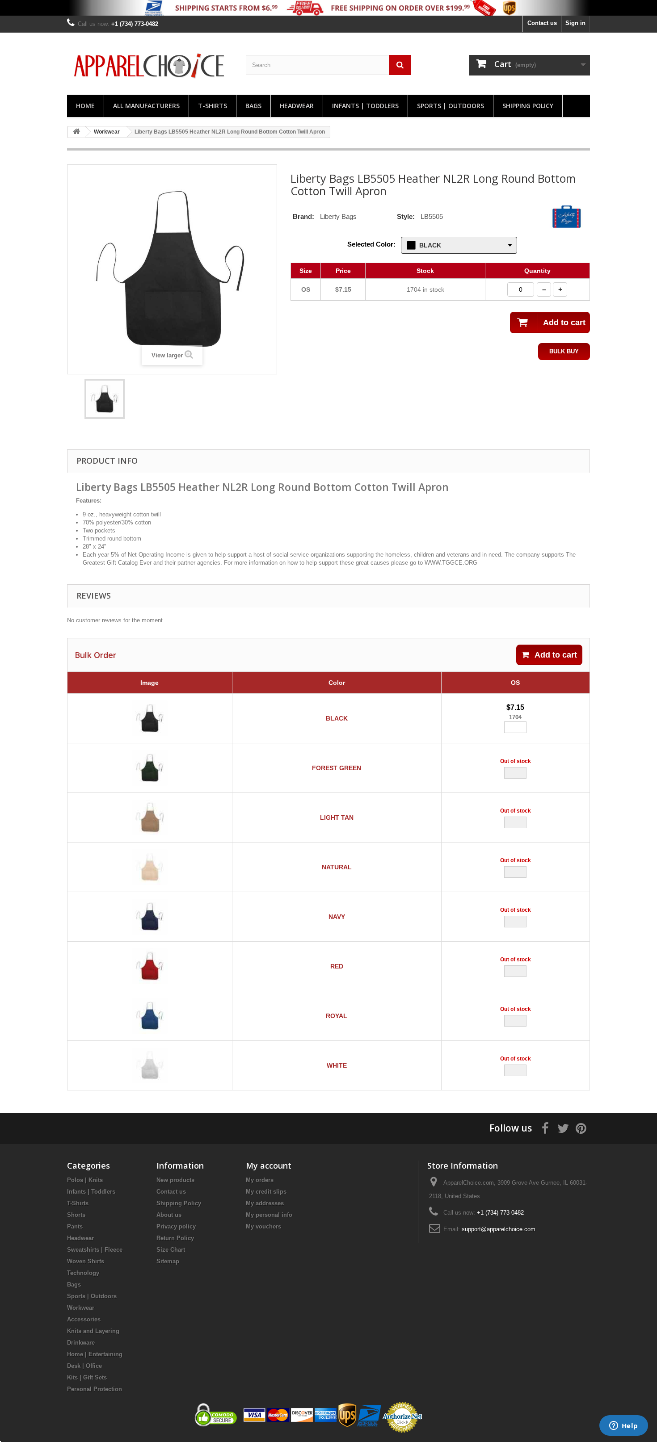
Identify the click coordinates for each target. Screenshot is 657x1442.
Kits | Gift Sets (87, 1377)
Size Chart (170, 1249)
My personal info (269, 1214)
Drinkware (81, 1342)
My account (268, 1165)
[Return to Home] (76, 132)
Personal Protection (94, 1389)
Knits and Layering (93, 1331)
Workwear (80, 1307)
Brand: (303, 216)
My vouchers (263, 1226)
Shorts (76, 1214)
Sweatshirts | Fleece (94, 1249)
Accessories (84, 1319)
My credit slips (266, 1191)
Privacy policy (176, 1226)
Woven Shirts (85, 1261)
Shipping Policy (527, 105)
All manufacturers (146, 105)
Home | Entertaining (94, 1354)
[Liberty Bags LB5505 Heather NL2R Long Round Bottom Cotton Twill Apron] (104, 399)
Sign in (575, 23)
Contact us (542, 23)
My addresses (265, 1203)
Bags (253, 105)
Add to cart (556, 654)
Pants (75, 1226)
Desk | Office (84, 1365)
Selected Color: (371, 244)
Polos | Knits (85, 1180)
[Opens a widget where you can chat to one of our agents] (623, 1426)
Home (85, 105)
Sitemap (167, 1261)
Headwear (297, 105)
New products (175, 1180)
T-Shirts (212, 105)
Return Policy (175, 1238)
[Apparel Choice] (149, 65)
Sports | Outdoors (450, 105)
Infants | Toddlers (365, 105)
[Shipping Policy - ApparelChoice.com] (328, 8)
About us (168, 1214)
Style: (406, 216)
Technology (83, 1273)
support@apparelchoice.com (498, 1229)
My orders (260, 1180)
